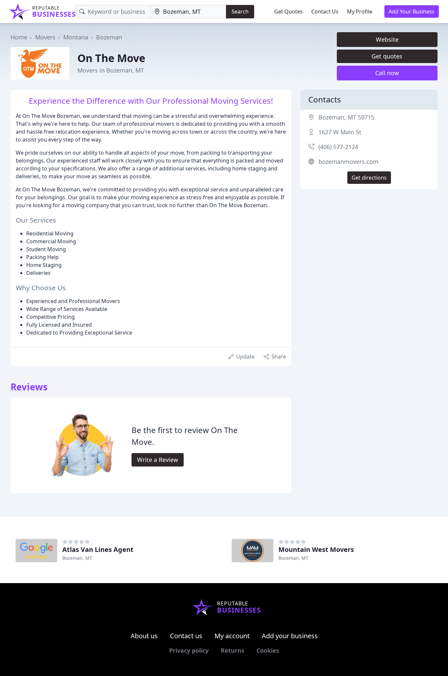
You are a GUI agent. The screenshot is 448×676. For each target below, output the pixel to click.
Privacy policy (189, 650)
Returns (232, 650)
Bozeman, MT (77, 558)
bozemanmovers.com (348, 161)
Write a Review (157, 460)
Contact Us (324, 11)
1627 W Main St (339, 132)
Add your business (290, 635)
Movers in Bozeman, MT (110, 70)
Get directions (369, 177)
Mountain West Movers (316, 549)
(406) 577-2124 (338, 147)
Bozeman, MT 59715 (346, 117)
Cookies (267, 650)
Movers (45, 37)
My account (232, 635)
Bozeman (109, 37)
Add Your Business (412, 11)
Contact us (186, 635)
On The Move (111, 58)
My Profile (359, 11)
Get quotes (387, 56)
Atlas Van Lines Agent (97, 549)
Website (387, 39)
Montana (75, 37)
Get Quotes (288, 11)
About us (144, 635)
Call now (387, 73)
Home (18, 37)
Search (240, 11)
